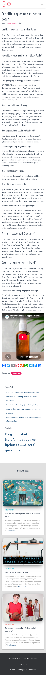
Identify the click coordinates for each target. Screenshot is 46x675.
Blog (8, 434)
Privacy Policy (14, 659)
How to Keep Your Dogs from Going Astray (22, 405)
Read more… (12, 531)
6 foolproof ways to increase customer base (23, 392)
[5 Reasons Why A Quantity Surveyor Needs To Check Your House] (23, 493)
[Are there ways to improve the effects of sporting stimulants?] (23, 607)
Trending (22, 445)
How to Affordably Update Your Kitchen (17, 572)
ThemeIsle (32, 670)
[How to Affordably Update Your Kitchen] (23, 551)
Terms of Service (30, 659)
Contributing (22, 434)
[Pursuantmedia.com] (7, 4)
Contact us (23, 664)
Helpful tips (16, 373)
